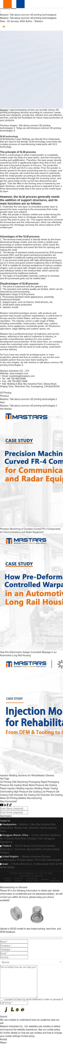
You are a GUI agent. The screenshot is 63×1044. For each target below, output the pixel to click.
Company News (8, 8)
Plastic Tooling (50, 788)
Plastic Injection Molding (12, 788)
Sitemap (44, 879)
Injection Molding (33, 788)
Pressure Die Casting (11, 785)
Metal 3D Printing (9, 798)
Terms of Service (18, 879)
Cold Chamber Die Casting (22, 794)
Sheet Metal (28, 785)
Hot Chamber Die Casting (49, 794)
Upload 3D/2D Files (11, 935)
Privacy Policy (7, 879)
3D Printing (5, 392)
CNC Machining (20, 781)
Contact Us (5, 821)
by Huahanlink (54, 879)
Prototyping (34, 781)
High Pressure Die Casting (27, 791)
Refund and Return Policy (32, 879)
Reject (3, 1042)
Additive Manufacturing (30, 798)
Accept (3, 1039)
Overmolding (6, 791)
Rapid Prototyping (50, 781)
